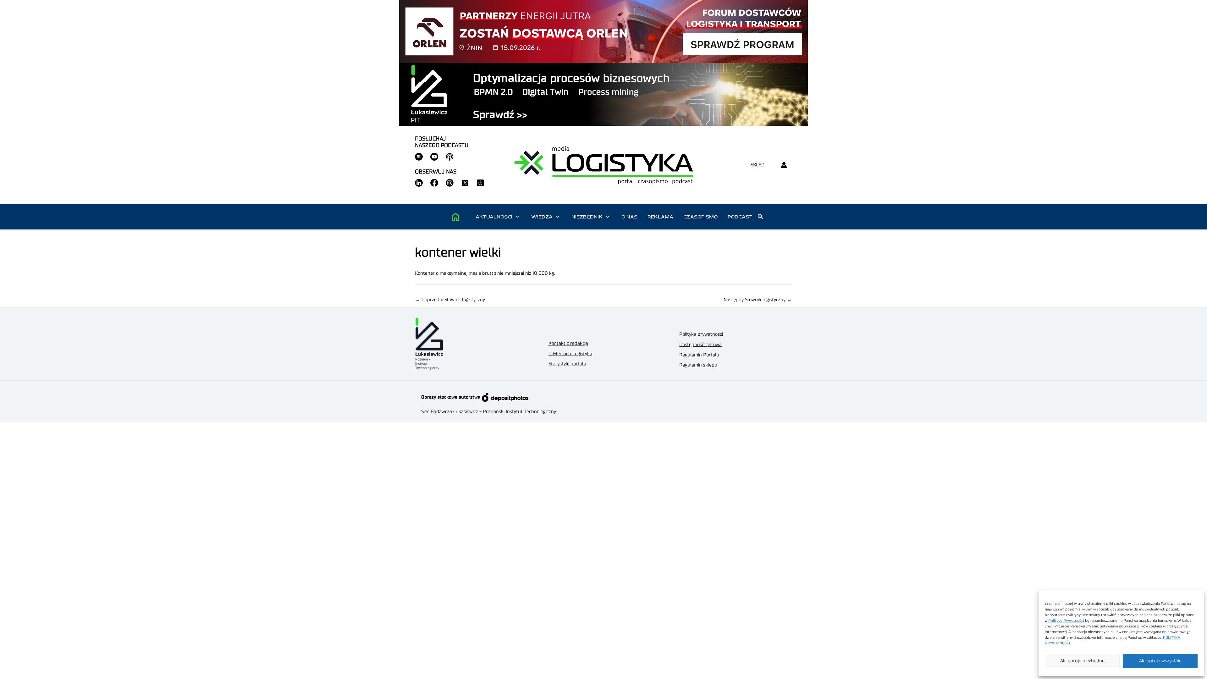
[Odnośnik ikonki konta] (783, 165)
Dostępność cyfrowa (700, 344)
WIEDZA (542, 217)
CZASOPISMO (700, 217)
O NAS (629, 217)
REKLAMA (660, 217)
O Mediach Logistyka (570, 353)
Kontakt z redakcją (568, 343)
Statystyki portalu (567, 364)
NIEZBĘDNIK (587, 217)
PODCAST (740, 217)
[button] (517, 217)
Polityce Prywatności (1066, 620)
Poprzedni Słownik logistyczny (450, 299)
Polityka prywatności (701, 334)
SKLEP (757, 165)
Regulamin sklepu (698, 365)
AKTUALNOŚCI (494, 217)
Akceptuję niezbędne (1082, 661)
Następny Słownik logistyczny (757, 299)
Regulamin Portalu (699, 355)
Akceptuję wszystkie (1160, 661)
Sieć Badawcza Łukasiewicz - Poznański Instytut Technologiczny (488, 411)
